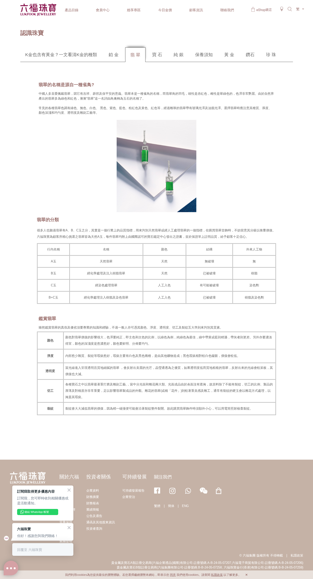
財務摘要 (92, 497)
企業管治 (128, 497)
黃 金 (229, 54)
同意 (173, 575)
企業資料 (92, 490)
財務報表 (92, 503)
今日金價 (165, 10)
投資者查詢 (94, 528)
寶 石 (157, 54)
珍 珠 (271, 54)
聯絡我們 (227, 10)
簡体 (171, 506)
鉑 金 (114, 54)
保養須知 (204, 54)
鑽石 (250, 54)
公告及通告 (94, 516)
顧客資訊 (196, 10)
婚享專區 (134, 10)
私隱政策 (297, 555)
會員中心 (103, 10)
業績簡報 (92, 509)
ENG (185, 506)
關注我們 (163, 477)
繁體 (157, 506)
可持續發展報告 (133, 490)
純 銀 (179, 54)
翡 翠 (135, 54)
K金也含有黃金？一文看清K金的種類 (61, 54)
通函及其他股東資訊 (100, 522)
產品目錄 (71, 10)
